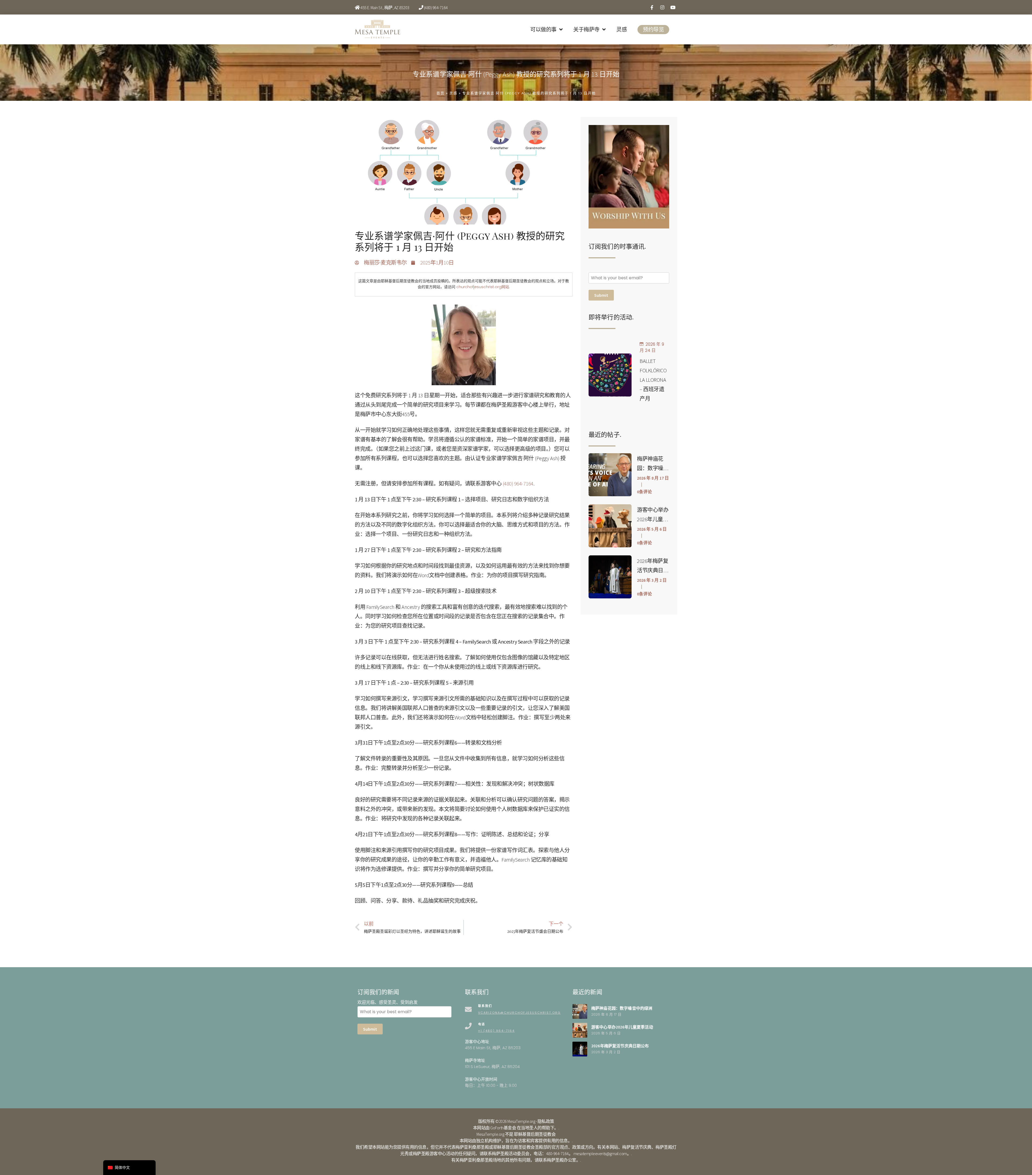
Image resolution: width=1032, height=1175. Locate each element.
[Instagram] (662, 7)
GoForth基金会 (503, 1127)
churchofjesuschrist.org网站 (482, 287)
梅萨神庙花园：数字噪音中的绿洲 (652, 468)
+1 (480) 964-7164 (496, 1030)
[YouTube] (672, 7)
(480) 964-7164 (436, 7)
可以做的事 (543, 29)
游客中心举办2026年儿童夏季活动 (652, 519)
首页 (440, 93)
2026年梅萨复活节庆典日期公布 (652, 570)
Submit (601, 295)
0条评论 (644, 491)
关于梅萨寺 (586, 29)
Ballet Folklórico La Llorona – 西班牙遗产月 (653, 380)
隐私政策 (546, 1121)
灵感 (621, 29)
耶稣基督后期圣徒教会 (535, 1134)
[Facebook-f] (651, 7)
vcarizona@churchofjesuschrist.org (519, 1012)
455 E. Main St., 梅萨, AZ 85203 (384, 7)
